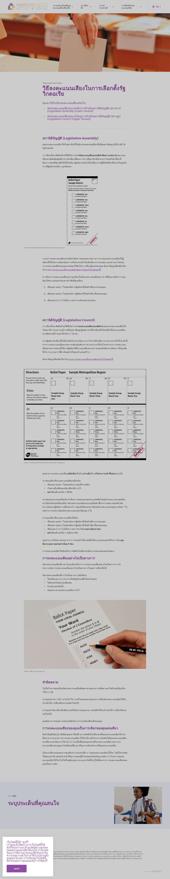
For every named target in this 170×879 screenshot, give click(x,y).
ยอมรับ (17, 868)
